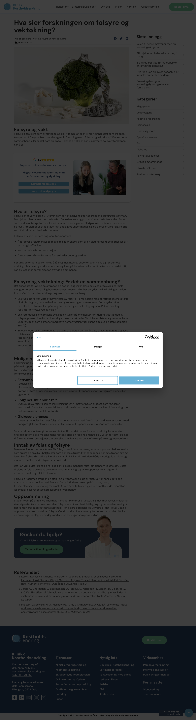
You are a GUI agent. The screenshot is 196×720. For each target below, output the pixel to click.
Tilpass (96, 380)
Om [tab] (141, 346)
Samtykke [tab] (55, 346)
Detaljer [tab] (98, 346)
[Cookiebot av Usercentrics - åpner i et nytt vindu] (146, 337)
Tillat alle (139, 380)
